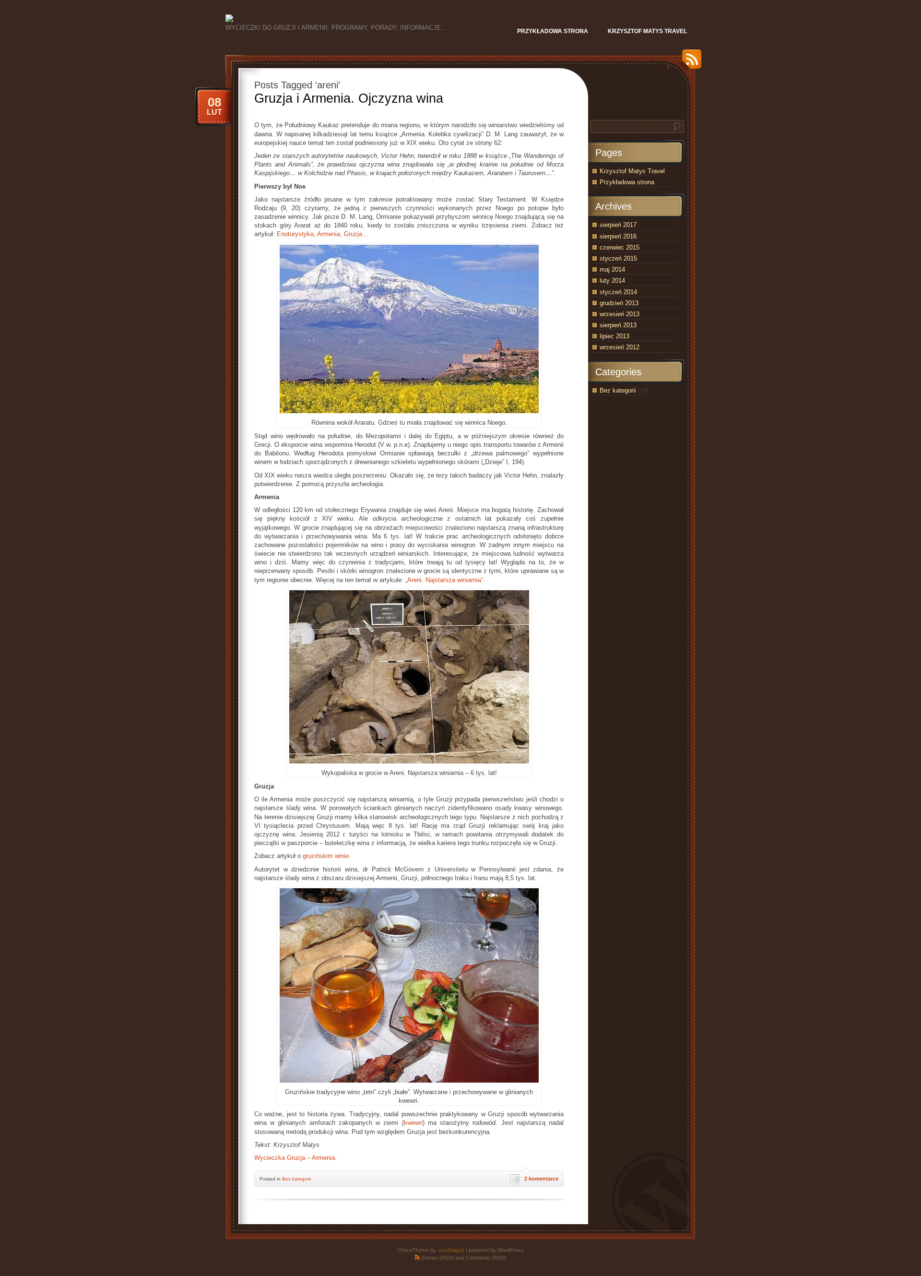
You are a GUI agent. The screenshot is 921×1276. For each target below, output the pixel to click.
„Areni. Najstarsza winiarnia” (444, 580)
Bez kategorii (296, 1178)
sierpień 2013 (618, 325)
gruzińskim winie (326, 855)
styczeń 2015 (618, 258)
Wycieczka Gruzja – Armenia (294, 1157)
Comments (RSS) (486, 1258)
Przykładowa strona (627, 182)
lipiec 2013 (614, 336)
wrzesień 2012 (619, 347)
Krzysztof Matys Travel (632, 171)
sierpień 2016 (618, 236)
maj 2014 (612, 269)
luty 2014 (612, 280)
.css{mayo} (450, 1250)
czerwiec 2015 (619, 247)
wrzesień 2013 (619, 314)
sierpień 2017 (618, 224)
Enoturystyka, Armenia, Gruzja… (322, 234)
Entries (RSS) (438, 1258)
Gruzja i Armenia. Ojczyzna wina (348, 98)
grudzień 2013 (619, 303)
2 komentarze (541, 1178)
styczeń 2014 (618, 292)
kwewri (413, 1122)
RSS (689, 62)
